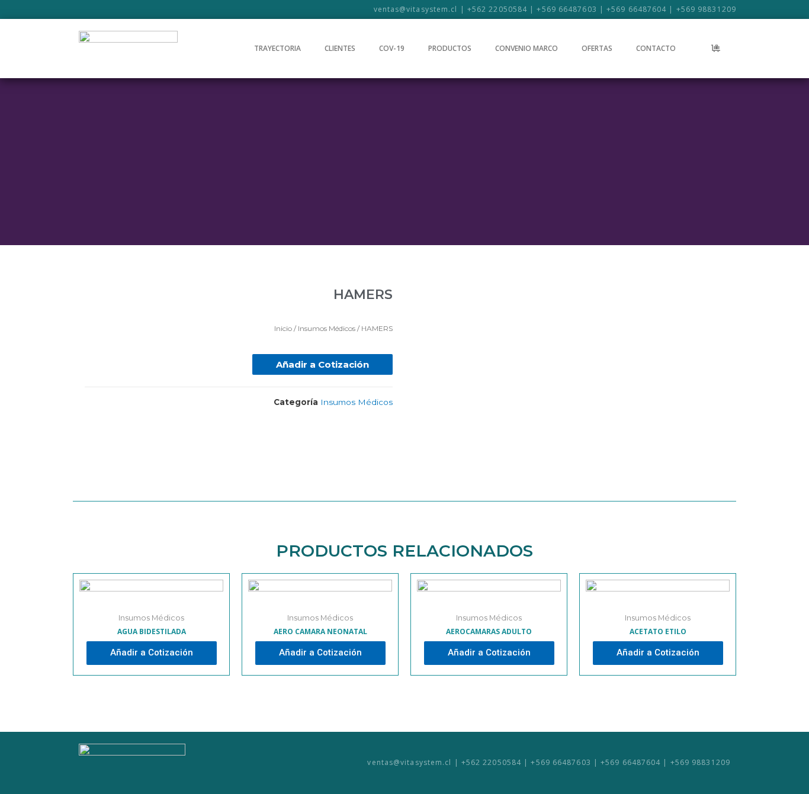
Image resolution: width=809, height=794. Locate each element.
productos (449, 48)
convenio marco (526, 48)
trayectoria (277, 48)
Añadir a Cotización (322, 364)
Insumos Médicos (326, 328)
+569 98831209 (706, 9)
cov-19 (391, 48)
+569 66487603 (566, 9)
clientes (340, 48)
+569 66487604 (636, 9)
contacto (656, 48)
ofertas (597, 48)
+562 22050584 (497, 9)
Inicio (283, 328)
